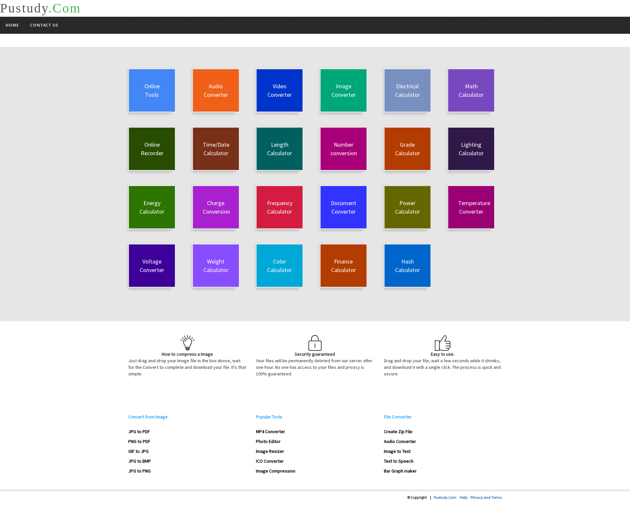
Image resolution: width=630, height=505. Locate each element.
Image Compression (275, 471)
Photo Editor (268, 441)
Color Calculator (279, 266)
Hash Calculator (407, 266)
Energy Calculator (151, 207)
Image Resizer (270, 451)
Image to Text (397, 451)
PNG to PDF (139, 441)
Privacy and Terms (486, 497)
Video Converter (279, 90)
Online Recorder (152, 149)
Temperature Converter (474, 207)
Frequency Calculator (279, 207)
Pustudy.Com (447, 497)
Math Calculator (471, 90)
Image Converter (343, 90)
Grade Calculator (407, 149)
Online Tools (152, 90)
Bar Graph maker (400, 471)
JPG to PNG (139, 471)
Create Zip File (398, 431)
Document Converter (343, 207)
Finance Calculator (343, 266)
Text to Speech (398, 461)
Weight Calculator (215, 266)
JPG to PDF (139, 431)
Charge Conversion (216, 207)
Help (465, 497)
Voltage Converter (152, 266)
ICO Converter (270, 461)
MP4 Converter (270, 431)
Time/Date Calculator (216, 149)
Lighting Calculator (471, 149)
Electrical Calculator (407, 90)
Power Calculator (407, 207)
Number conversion (343, 149)
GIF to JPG (138, 451)
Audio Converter (216, 90)
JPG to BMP (139, 461)
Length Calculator (279, 149)
